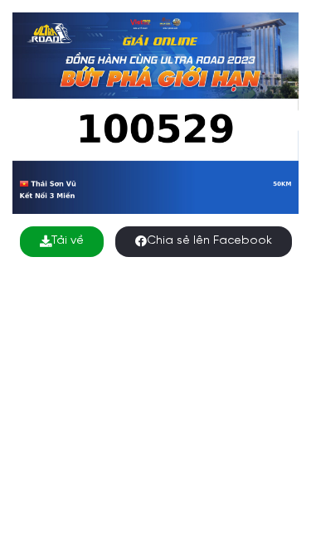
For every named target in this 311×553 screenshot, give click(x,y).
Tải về (67, 241)
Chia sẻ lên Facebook (209, 241)
